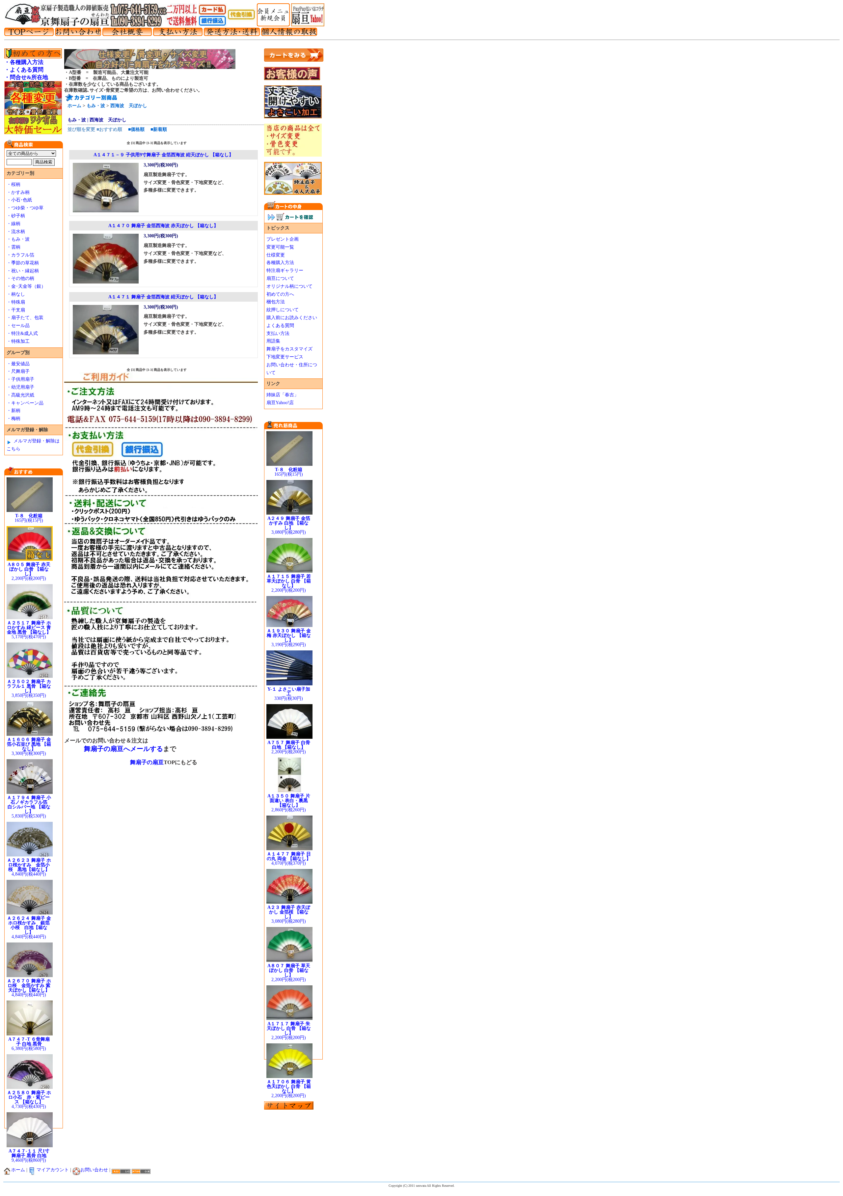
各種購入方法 (280, 262)
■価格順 (136, 129)
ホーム (74, 105)
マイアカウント (53, 1169)
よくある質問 (280, 325)
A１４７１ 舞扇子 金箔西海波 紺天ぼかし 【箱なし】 (163, 296)
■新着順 (158, 129)
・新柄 (13, 410)
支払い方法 (277, 333)
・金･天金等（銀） (26, 286)
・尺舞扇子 (18, 371)
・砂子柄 (16, 215)
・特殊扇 (16, 302)
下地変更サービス (284, 356)
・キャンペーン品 (25, 403)
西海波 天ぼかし (128, 105)
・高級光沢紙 (20, 395)
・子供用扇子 (20, 379)
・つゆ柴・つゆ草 (25, 207)
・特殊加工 (18, 341)
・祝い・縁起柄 (23, 270)
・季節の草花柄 (23, 262)
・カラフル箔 (20, 255)
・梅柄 (13, 418)
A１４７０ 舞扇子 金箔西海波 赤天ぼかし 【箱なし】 (163, 225)
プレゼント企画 (282, 239)
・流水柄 (16, 231)
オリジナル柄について (289, 286)
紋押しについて (282, 309)
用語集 (273, 341)
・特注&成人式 (22, 333)
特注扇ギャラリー (284, 270)
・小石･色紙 (19, 199)
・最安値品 (18, 363)
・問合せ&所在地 (26, 77)
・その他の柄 (20, 278)
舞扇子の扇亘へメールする (123, 748)
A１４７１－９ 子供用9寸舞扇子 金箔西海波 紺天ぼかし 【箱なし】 (163, 154)
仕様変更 (275, 255)
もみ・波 (96, 105)
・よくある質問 (23, 70)
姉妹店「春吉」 (282, 394)
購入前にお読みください (291, 317)
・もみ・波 (18, 239)
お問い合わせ (94, 1169)
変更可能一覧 (280, 247)
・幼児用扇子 (20, 387)
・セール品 (18, 325)
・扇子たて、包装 (25, 317)
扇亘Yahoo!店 (280, 402)
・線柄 (13, 223)
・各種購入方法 (23, 62)
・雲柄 (13, 247)
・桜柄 (13, 184)
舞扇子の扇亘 (147, 762)
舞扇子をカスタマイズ (289, 348)
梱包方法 (275, 301)
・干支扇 (16, 310)
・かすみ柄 (18, 192)
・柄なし (16, 294)
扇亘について (280, 278)
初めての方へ (280, 294)
